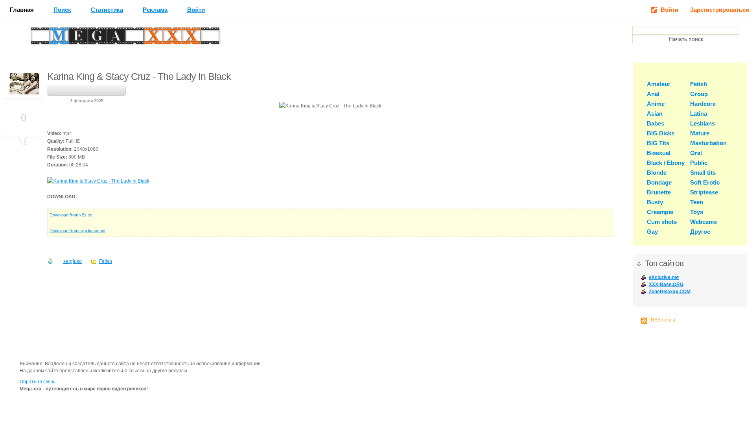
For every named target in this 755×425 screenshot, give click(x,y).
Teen (696, 202)
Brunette (659, 192)
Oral (696, 153)
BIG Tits (658, 143)
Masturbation (708, 143)
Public (698, 162)
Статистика (107, 9)
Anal (653, 94)
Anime (656, 103)
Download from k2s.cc (71, 215)
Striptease (704, 192)
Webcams (703, 221)
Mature (699, 133)
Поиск (62, 9)
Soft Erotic (705, 182)
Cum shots (662, 221)
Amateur (658, 84)
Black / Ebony (666, 162)
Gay (652, 231)
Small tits (703, 172)
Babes (655, 123)
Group (699, 94)
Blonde (657, 172)
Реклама (155, 9)
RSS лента (663, 320)
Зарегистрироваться (719, 9)
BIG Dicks (660, 133)
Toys (696, 212)
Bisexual (658, 153)
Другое (700, 231)
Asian (655, 113)
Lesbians (702, 123)
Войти (196, 9)
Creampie (660, 212)
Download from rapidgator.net (77, 230)
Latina (698, 113)
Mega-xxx (57, 37)
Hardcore (703, 103)
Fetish (105, 261)
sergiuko (72, 261)
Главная (22, 9)
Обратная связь (37, 381)
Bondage (659, 182)
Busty (655, 202)
